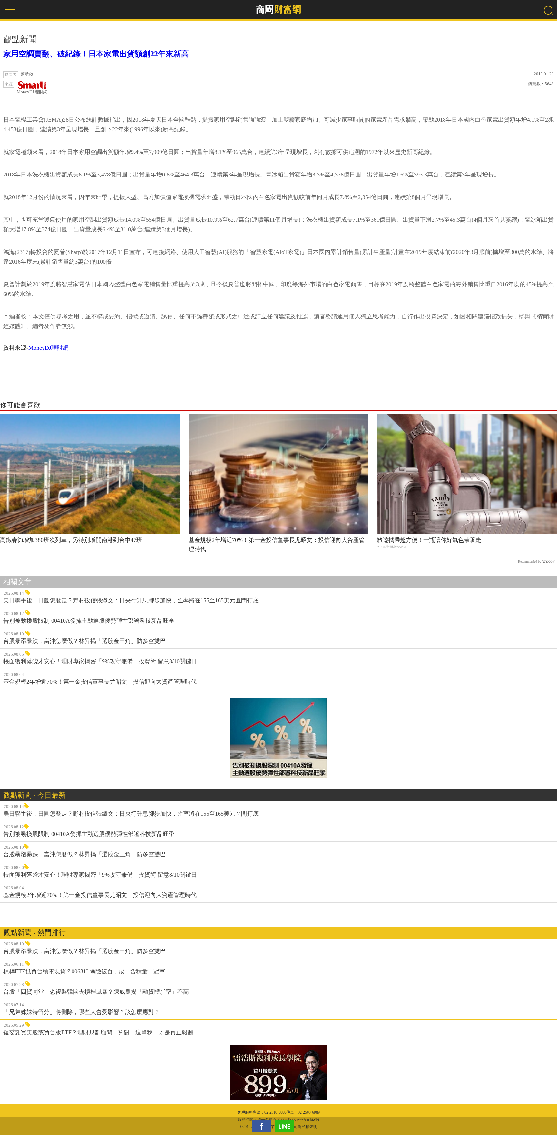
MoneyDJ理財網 (48, 348)
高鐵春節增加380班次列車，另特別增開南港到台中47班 (71, 540)
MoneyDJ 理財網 (32, 91)
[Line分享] (286, 1126)
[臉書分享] (263, 1126)
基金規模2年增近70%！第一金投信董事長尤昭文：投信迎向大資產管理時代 (277, 545)
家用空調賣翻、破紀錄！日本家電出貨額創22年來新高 (96, 54)
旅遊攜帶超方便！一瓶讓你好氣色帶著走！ (432, 540)
